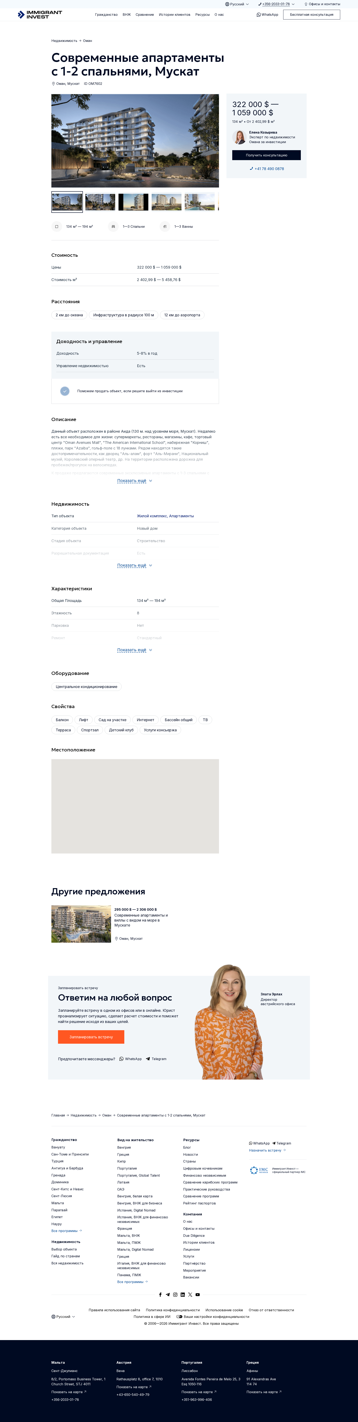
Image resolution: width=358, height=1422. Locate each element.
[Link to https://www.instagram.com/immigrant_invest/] (175, 1295)
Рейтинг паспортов (199, 1203)
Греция (123, 1154)
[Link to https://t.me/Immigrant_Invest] (168, 1295)
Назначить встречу (265, 1150)
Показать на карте (67, 1392)
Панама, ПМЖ (129, 1275)
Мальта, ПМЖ (129, 1243)
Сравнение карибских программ (210, 1182)
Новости (190, 1154)
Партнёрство (194, 1263)
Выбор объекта (64, 1249)
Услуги (188, 1256)
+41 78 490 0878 (269, 169)
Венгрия (124, 1147)
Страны (189, 1161)
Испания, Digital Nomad (136, 1210)
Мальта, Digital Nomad (135, 1249)
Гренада (58, 1175)
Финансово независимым (204, 1175)
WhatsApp (270, 14)
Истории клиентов (174, 14)
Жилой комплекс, (153, 516)
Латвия (123, 1182)
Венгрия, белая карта (134, 1196)
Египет (57, 1217)
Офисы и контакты (198, 1228)
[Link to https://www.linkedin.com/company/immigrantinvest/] (183, 1295)
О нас (219, 14)
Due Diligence (194, 1235)
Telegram (283, 1143)
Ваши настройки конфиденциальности (216, 1317)
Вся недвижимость (67, 1263)
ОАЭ (120, 1189)
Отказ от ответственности (271, 1310)
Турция (57, 1161)
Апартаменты (181, 516)
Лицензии (191, 1249)
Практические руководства (206, 1189)
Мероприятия (194, 1270)
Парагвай (59, 1210)
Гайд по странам (65, 1256)
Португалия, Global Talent (138, 1175)
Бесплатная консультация (311, 14)
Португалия (127, 1168)
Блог (187, 1147)
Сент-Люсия (61, 1196)
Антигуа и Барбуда (67, 1168)
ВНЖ (127, 14)
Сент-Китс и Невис (67, 1189)
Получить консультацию (266, 155)
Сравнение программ (201, 1196)
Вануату (58, 1147)
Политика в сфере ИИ (152, 1317)
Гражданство (106, 14)
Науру (56, 1224)
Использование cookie (224, 1310)
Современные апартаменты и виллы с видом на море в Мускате (141, 920)
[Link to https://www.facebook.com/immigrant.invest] (160, 1295)
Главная (58, 1115)
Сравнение (145, 14)
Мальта (57, 1203)
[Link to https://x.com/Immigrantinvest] (190, 1295)
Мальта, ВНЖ (128, 1235)
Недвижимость (64, 41)
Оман (87, 41)
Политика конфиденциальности (173, 1310)
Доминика (60, 1182)
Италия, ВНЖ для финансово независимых (141, 1265)
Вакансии (191, 1277)
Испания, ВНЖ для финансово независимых (142, 1219)
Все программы (64, 1231)
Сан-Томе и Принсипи (70, 1154)
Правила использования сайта (114, 1310)
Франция (124, 1228)
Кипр (121, 1161)
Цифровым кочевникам (202, 1168)
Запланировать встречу (91, 1037)
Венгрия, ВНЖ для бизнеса (139, 1203)
